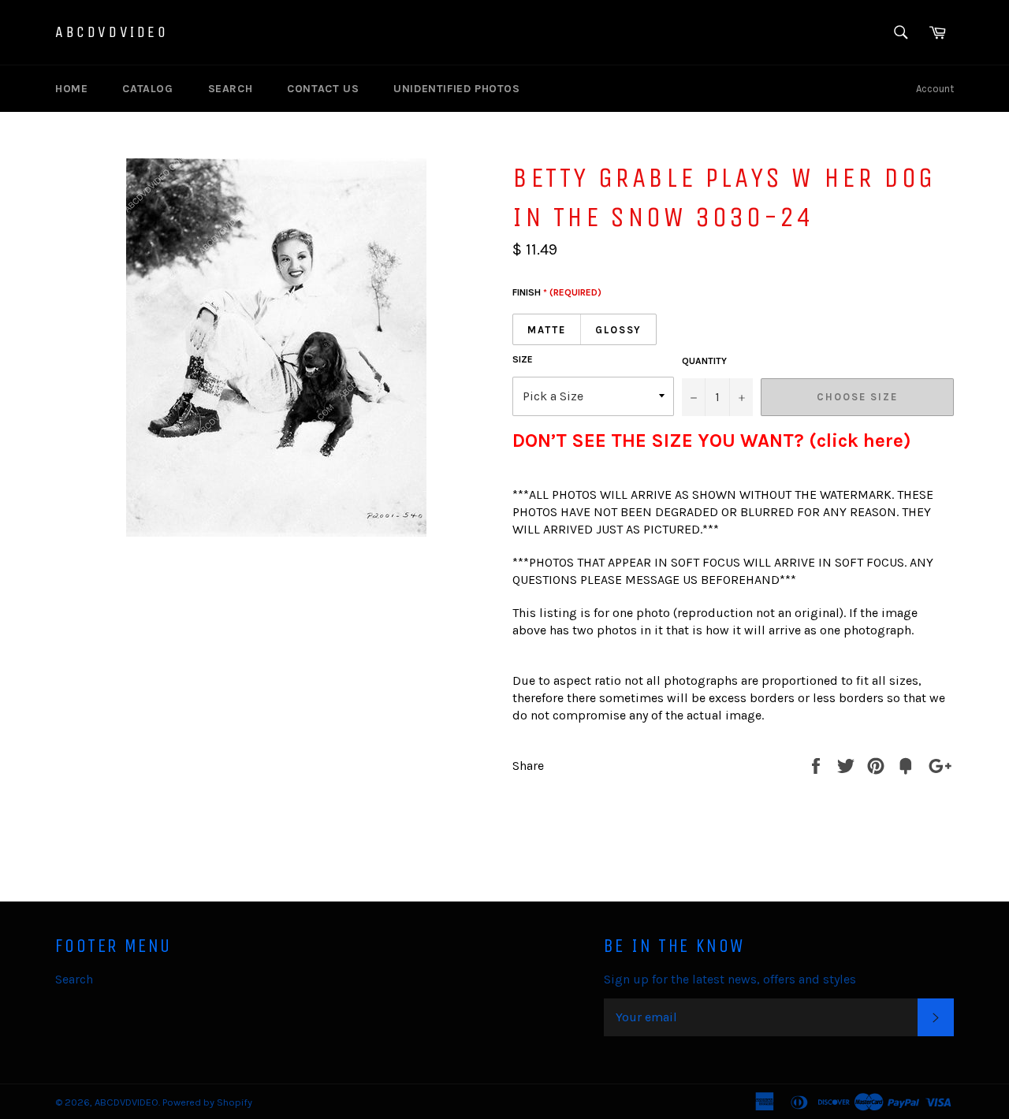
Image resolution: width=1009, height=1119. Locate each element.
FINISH (556, 292)
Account (935, 89)
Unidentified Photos (456, 88)
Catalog (147, 88)
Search (230, 88)
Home (71, 88)
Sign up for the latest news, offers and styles (730, 979)
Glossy (618, 330)
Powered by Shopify (207, 1102)
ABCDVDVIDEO (112, 32)
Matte (546, 330)
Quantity (704, 360)
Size (522, 359)
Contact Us (323, 88)
